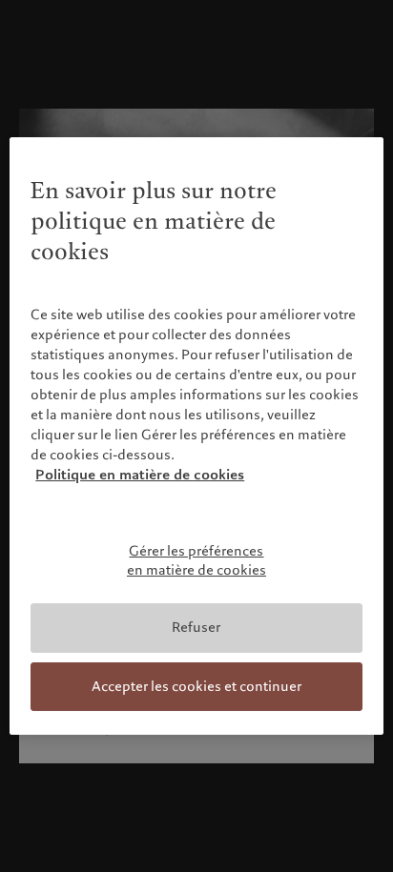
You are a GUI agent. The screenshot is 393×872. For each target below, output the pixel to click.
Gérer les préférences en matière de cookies (196, 560)
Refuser (196, 627)
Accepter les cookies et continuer (196, 686)
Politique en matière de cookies (139, 474)
